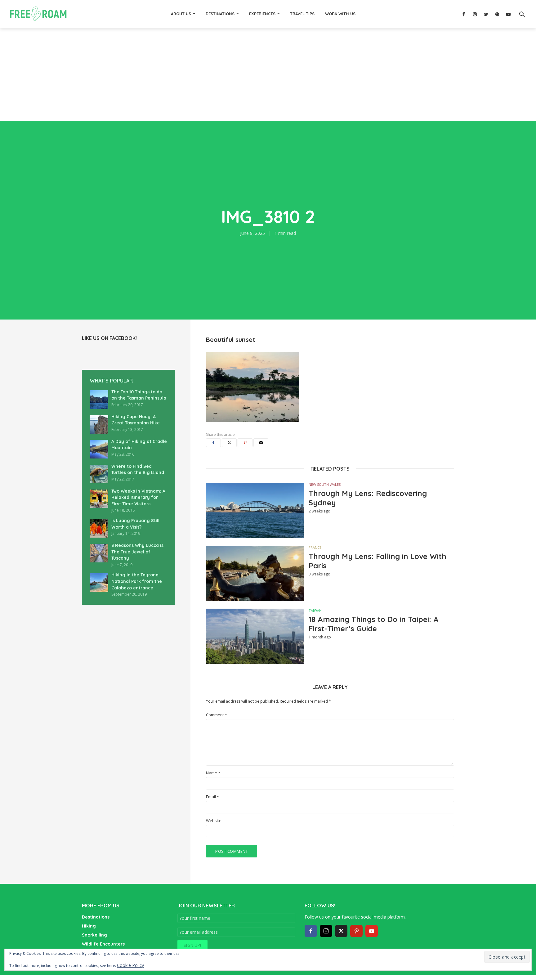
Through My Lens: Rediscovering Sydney (368, 498)
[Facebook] (311, 931)
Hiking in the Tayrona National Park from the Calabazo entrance (136, 581)
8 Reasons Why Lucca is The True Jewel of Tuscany (137, 552)
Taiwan (315, 610)
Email (212, 796)
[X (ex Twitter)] (341, 931)
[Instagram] (326, 931)
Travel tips (302, 13)
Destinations (220, 13)
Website (213, 820)
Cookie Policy (130, 965)
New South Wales (325, 484)
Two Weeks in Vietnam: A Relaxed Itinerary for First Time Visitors (138, 497)
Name (213, 773)
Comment (216, 715)
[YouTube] (371, 931)
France (315, 547)
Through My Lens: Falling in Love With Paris (377, 561)
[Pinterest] (356, 931)
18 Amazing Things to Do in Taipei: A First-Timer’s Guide (374, 624)
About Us (181, 13)
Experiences (262, 13)
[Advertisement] (268, 74)
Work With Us (340, 13)
